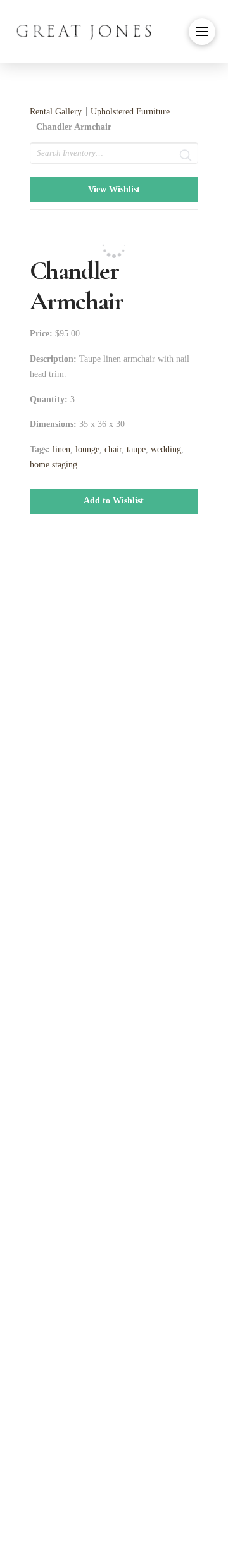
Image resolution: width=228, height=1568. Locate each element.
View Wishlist (114, 189)
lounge (87, 449)
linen (61, 449)
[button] (202, 31)
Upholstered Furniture (130, 111)
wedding (166, 449)
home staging (53, 464)
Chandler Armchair (73, 127)
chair (113, 449)
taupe (136, 449)
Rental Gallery (56, 111)
